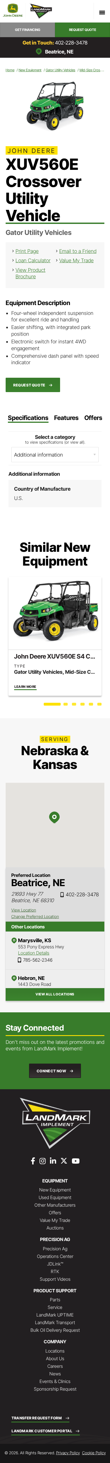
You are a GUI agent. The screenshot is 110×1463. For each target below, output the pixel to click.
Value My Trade (76, 260)
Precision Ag (55, 1248)
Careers (55, 1366)
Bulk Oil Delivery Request (55, 1330)
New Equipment (30, 70)
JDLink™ (55, 1264)
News (55, 1374)
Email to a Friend (77, 251)
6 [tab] (100, 705)
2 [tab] (66, 705)
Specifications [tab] (28, 418)
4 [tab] (83, 705)
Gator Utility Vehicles (60, 70)
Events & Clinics (55, 1381)
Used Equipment (55, 1197)
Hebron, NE (31, 978)
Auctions (55, 1228)
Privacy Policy (68, 1452)
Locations (55, 1351)
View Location (23, 910)
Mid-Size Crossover (94, 70)
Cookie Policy (94, 1452)
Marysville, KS (34, 940)
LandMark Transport (55, 1322)
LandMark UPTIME (55, 1315)
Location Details (33, 953)
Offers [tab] (93, 418)
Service (55, 1307)
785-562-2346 (37, 960)
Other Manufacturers (55, 1205)
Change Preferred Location (35, 916)
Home (10, 70)
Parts (55, 1299)
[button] (27, 30)
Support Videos (55, 1279)
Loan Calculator (33, 260)
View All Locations (55, 994)
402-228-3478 (71, 43)
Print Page (27, 251)
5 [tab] (91, 705)
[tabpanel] (55, 636)
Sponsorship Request (55, 1389)
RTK (55, 1271)
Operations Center (55, 1256)
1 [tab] (46, 705)
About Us (55, 1358)
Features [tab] (66, 418)
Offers (55, 1212)
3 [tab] (75, 705)
